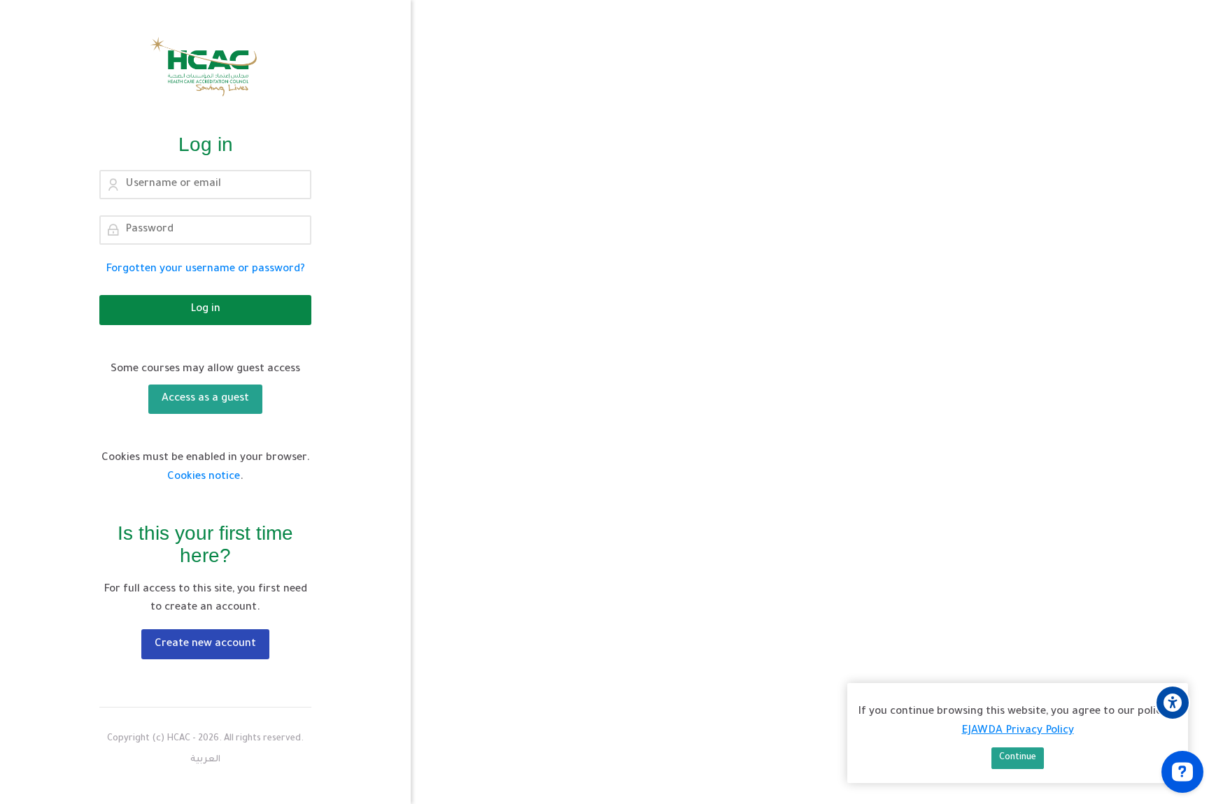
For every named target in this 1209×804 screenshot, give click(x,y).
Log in (205, 309)
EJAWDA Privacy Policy (1018, 731)
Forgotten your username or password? (205, 269)
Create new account (205, 644)
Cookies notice (203, 477)
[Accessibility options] (1172, 702)
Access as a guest (205, 399)
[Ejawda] (205, 66)
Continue (1017, 758)
